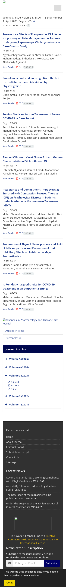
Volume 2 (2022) (19, 396)
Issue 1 (14, 389)
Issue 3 (14, 382)
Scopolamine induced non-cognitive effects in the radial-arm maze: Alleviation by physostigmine (31, 82)
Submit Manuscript (17, 452)
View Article (8, 66)
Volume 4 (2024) (19, 367)
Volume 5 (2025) (19, 359)
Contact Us (12, 457)
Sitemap (11, 462)
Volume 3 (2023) (19, 375)
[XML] (33, 21)
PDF (25, 66)
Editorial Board (15, 447)
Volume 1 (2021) (19, 404)
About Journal (14, 442)
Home (9, 436)
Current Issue (13, 338)
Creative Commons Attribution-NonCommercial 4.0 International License (33, 539)
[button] (41, 575)
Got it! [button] (10, 583)
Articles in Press (14, 330)
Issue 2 (14, 385)
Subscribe (52, 563)
